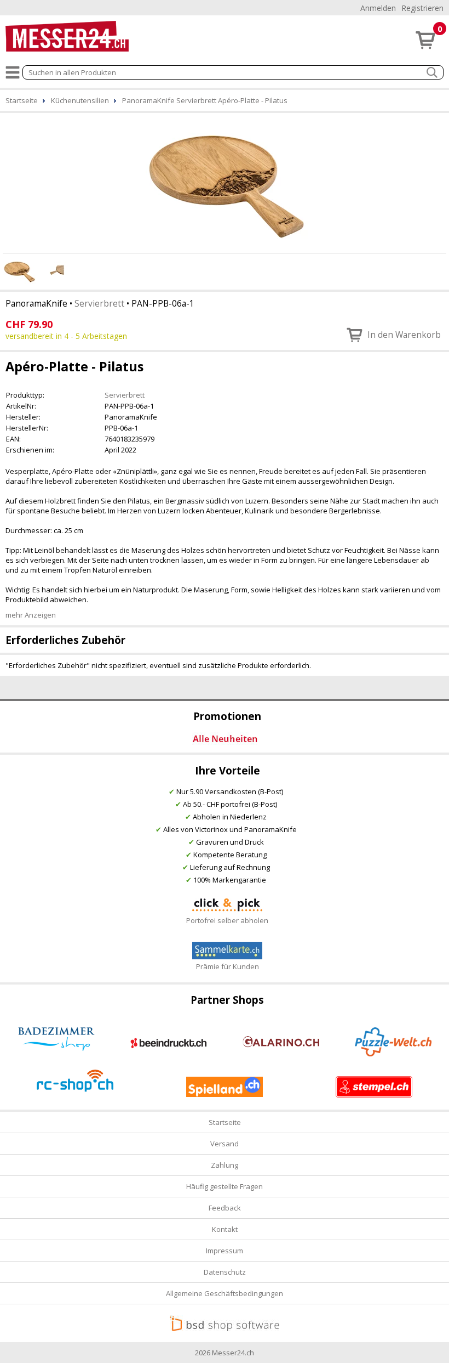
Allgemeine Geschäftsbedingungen (224, 1293)
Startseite (225, 1122)
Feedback (225, 1208)
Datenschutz (225, 1272)
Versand (224, 1144)
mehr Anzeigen (30, 615)
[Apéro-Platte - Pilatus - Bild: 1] (224, 181)
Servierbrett (99, 303)
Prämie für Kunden (227, 966)
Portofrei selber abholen (227, 920)
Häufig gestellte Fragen (224, 1186)
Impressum (224, 1250)
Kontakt (225, 1229)
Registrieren (422, 8)
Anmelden (378, 8)
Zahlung (224, 1165)
